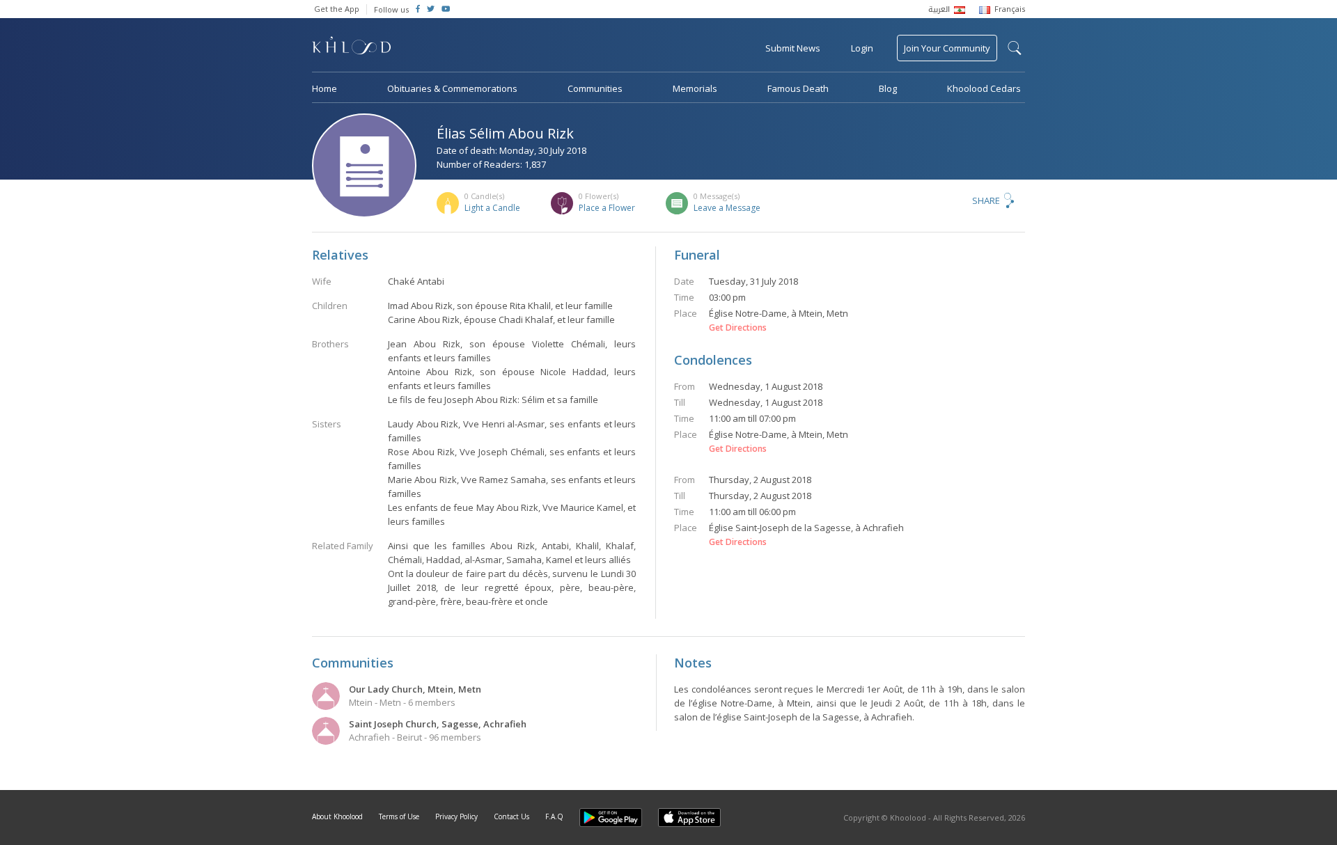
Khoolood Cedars (984, 88)
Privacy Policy (456, 816)
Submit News (792, 48)
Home (324, 88)
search (1015, 48)
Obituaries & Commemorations (452, 88)
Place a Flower (607, 208)
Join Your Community (947, 48)
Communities (595, 88)
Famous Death (798, 88)
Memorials (695, 88)
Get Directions (738, 327)
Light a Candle (492, 208)
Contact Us (511, 816)
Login (862, 48)
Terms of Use (399, 816)
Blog (888, 88)
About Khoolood (337, 816)
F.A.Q (554, 816)
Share (986, 200)
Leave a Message (727, 208)
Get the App (336, 8)
